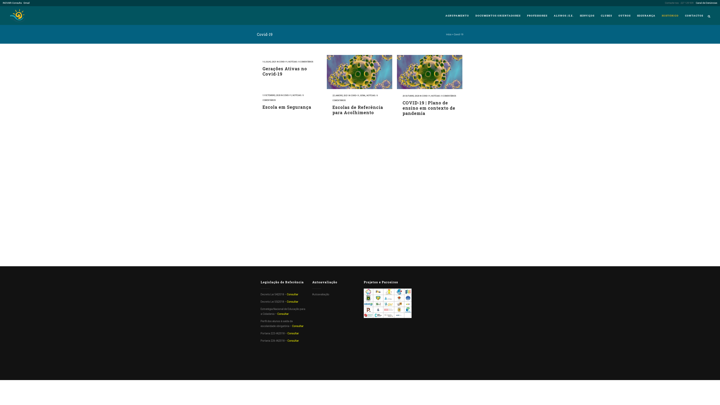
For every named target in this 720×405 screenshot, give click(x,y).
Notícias (292, 62)
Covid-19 (283, 62)
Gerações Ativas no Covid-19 (284, 71)
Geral (363, 95)
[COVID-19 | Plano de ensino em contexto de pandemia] (429, 72)
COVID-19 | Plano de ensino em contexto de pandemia (429, 108)
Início (448, 34)
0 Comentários (305, 62)
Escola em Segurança (286, 107)
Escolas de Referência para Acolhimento (357, 109)
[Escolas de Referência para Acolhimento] (359, 72)
